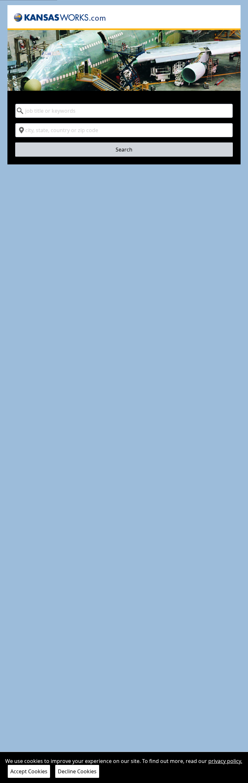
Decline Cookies (77, 771)
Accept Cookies (28, 771)
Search (124, 149)
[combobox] (124, 111)
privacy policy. (225, 761)
